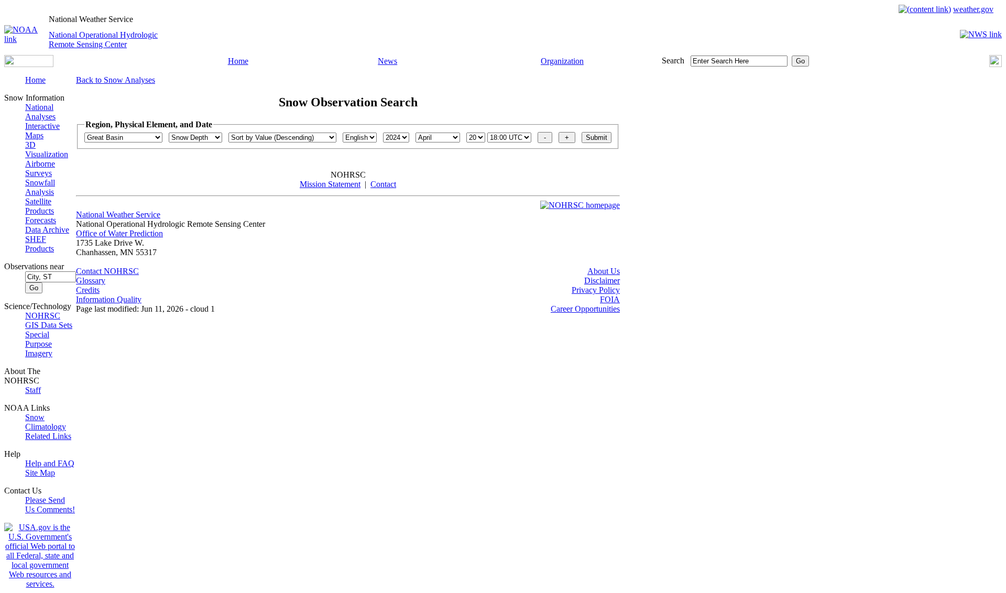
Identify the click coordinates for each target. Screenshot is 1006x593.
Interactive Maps (42, 131)
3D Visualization (46, 149)
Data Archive (47, 229)
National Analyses (40, 112)
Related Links (48, 436)
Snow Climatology (45, 422)
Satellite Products (39, 206)
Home (238, 61)
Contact (383, 184)
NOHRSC (42, 315)
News (387, 61)
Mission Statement (330, 184)
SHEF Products (39, 244)
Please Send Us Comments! (50, 505)
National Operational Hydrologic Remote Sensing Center (103, 39)
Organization (562, 61)
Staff (33, 390)
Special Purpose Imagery (38, 344)
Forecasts (40, 220)
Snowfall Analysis (40, 187)
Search (673, 60)
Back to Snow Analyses (115, 79)
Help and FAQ (49, 463)
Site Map (40, 472)
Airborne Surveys (40, 168)
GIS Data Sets (48, 325)
